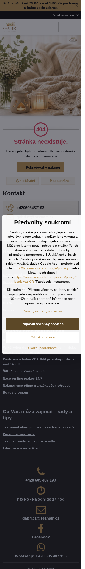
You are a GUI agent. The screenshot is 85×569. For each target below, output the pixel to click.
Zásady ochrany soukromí (42, 311)
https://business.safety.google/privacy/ (41, 268)
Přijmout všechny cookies (43, 324)
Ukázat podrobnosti (42, 348)
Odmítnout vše (43, 337)
